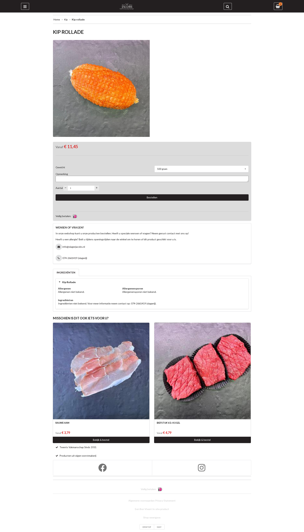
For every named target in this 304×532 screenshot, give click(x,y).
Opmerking (62, 173)
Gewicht (60, 167)
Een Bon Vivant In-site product (152, 509)
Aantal (59, 187)
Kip (66, 19)
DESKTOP (146, 527)
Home (56, 19)
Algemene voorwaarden (141, 500)
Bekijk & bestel (101, 439)
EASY (159, 527)
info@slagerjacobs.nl (73, 246)
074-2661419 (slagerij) (74, 257)
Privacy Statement (165, 500)
